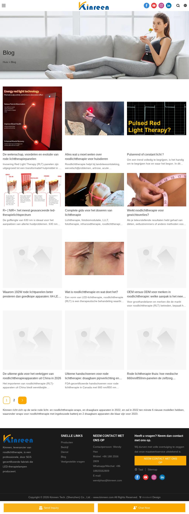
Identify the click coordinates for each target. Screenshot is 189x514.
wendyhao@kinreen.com (107, 480)
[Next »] (22, 400)
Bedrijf (64, 447)
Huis (5, 62)
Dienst (64, 451)
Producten (67, 442)
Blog (13, 62)
